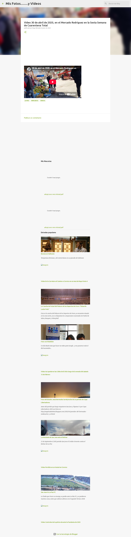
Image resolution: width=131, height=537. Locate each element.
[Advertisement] (65, 51)
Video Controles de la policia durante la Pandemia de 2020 (60, 522)
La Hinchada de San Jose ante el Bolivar (54, 437)
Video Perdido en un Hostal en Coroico (54, 467)
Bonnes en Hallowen (47, 254)
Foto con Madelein (47, 341)
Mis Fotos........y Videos (23, 3)
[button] (25, 32)
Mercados (34, 100)
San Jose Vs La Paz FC (48, 492)
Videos (42, 100)
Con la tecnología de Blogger (67, 534)
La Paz (27, 100)
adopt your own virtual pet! (53, 194)
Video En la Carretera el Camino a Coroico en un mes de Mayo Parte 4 (64, 281)
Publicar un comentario (32, 118)
